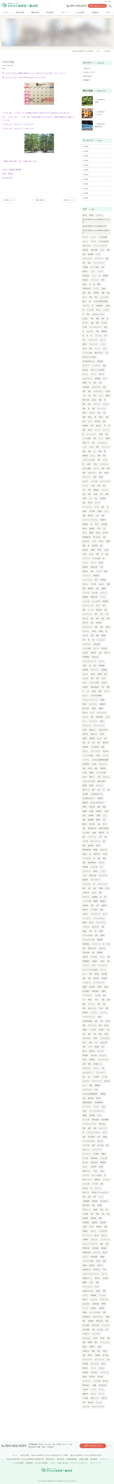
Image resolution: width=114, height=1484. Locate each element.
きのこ (105, 348)
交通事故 (95, 897)
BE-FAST (85, 713)
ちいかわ (99, 1402)
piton (108, 790)
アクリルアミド (95, 914)
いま (104, 528)
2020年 (86, 174)
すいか (97, 507)
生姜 (92, 571)
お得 (98, 777)
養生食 (85, 1377)
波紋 (97, 588)
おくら (85, 1085)
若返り (85, 704)
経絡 (108, 1000)
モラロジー (86, 366)
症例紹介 (86, 80)
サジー (85, 974)
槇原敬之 (103, 901)
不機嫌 (101, 888)
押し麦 (108, 1021)
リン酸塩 (85, 1398)
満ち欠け (105, 533)
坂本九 (102, 734)
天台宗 (105, 854)
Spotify (85, 854)
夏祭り (85, 824)
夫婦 (92, 323)
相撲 (98, 284)
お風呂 (101, 434)
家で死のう (96, 1269)
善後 (84, 845)
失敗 (101, 1209)
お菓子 (89, 464)
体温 (104, 1004)
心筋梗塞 (85, 1218)
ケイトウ (101, 1394)
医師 (107, 1008)
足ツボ (85, 297)
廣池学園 (100, 361)
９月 (104, 413)
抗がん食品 (86, 1205)
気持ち (90, 417)
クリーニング (95, 280)
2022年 (86, 165)
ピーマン (93, 1389)
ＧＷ (105, 336)
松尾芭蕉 (104, 524)
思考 (89, 404)
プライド (93, 1368)
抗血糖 (85, 1265)
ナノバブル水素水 (88, 755)
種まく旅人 (86, 708)
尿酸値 (85, 1030)
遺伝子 (90, 430)
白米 (108, 1030)
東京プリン (86, 1192)
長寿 (89, 1034)
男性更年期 (86, 1248)
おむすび (101, 862)
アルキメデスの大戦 (89, 781)
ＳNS (100, 837)
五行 (104, 820)
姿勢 (107, 258)
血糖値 (93, 550)
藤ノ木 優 (100, 1145)
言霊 (94, 383)
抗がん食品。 (104, 1201)
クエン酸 (97, 995)
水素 (108, 957)
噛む (96, 1342)
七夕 (89, 396)
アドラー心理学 (94, 683)
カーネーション (102, 884)
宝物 (84, 1128)
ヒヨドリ (97, 503)
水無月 (105, 1351)
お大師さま (86, 892)
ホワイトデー (87, 477)
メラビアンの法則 (88, 1261)
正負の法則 (94, 1162)
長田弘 (94, 631)
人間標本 (85, 1239)
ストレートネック (98, 725)
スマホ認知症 (95, 747)
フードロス (91, 1004)
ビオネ (97, 1287)
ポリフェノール (99, 1359)
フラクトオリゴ (87, 1287)
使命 (108, 1338)
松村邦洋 (85, 687)
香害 (89, 494)
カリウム (105, 755)
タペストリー (103, 1128)
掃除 (100, 892)
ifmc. (93, 965)
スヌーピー (96, 404)
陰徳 (103, 747)
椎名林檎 (85, 747)
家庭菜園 (93, 1295)
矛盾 (94, 477)
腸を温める (86, 1385)
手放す (102, 1171)
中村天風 (103, 580)
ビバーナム (86, 760)
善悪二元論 (92, 875)
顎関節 (90, 1342)
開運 (84, 610)
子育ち (85, 554)
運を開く (97, 1278)
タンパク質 (86, 1120)
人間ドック (86, 1150)
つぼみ (101, 1008)
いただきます (103, 1231)
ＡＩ (94, 451)
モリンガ (85, 374)
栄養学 (98, 820)
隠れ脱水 (92, 1265)
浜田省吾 (99, 623)
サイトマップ (95, 1463)
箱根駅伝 (85, 456)
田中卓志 (100, 1377)
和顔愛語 (103, 1094)
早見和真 (103, 768)
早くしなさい (95, 1364)
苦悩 (103, 515)
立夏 (89, 490)
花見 (84, 743)
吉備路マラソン (87, 1278)
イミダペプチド (87, 995)
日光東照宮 (86, 387)
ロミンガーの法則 (94, 1312)
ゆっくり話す (96, 601)
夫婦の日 (85, 550)
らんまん (85, 563)
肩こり (98, 605)
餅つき (99, 310)
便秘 (100, 451)
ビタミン (85, 695)
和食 (84, 1008)
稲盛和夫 (92, 528)
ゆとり (85, 533)
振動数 (85, 987)
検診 (107, 1145)
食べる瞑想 (86, 1325)
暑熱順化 (90, 588)
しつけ (85, 447)
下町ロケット (87, 1209)
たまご (92, 713)
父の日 (85, 772)
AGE (93, 952)
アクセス (93, 241)
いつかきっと (87, 982)
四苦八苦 (85, 623)
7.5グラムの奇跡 (87, 935)
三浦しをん (102, 948)
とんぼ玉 (104, 323)
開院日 (85, 344)
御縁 (84, 545)
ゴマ (88, 691)
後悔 (90, 1085)
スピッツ (93, 563)
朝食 (101, 1184)
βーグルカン (93, 704)
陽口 (104, 605)
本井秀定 (96, 293)
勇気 (107, 494)
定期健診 (104, 670)
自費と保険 (94, 250)
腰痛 (84, 820)
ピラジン (101, 1389)
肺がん (91, 922)
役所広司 (85, 734)
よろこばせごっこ (88, 1072)
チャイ (101, 438)
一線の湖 (85, 1389)
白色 (96, 1089)
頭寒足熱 (95, 1201)
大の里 (85, 730)
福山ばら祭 (103, 1042)
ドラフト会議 (87, 648)
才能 (84, 1342)
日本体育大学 (87, 288)
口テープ (107, 691)
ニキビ (101, 396)
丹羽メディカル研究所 (97, 370)
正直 (107, 1244)
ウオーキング (87, 725)
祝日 (96, 297)
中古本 (90, 768)
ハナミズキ (98, 336)
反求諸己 (93, 1308)
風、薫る (100, 1329)
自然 (93, 408)
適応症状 (85, 250)
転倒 (97, 618)
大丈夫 (91, 554)
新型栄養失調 (87, 850)
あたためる (86, 1304)
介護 (92, 635)
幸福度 (105, 1137)
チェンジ (97, 430)
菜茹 (100, 1034)
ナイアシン (106, 1180)
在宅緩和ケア (87, 1269)
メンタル (103, 871)
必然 (84, 1137)
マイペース (106, 430)
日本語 (102, 961)
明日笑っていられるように (100, 1192)
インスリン (94, 1012)
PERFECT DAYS (103, 730)
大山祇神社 (86, 764)
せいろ (105, 914)
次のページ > (69, 200)
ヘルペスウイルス (102, 1060)
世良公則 (92, 807)
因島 (84, 293)
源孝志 (98, 1291)
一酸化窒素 (86, 1201)
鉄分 (94, 1197)
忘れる (94, 892)
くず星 (93, 486)
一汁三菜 (85, 841)
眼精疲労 (104, 1248)
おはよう (101, 584)
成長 (84, 1355)
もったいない (101, 640)
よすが (108, 717)
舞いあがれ (96, 537)
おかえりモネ (96, 387)
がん (107, 1209)
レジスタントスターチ (93, 1132)
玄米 (84, 1034)
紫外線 (85, 1347)
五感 (92, 425)
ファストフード (97, 1150)
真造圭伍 (85, 957)
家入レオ (85, 584)
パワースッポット (98, 263)
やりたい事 (103, 1158)
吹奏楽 (102, 700)
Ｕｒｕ (85, 721)
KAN (89, 888)
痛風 (96, 627)
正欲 (100, 653)
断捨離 (97, 1047)
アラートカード (95, 751)
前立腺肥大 (86, 1222)
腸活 (93, 1145)
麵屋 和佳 (86, 400)
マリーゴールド (87, 507)
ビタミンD (100, 1051)
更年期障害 (86, 657)
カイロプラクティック (89, 661)
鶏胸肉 (104, 991)
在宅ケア (107, 653)
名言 (96, 580)
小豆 (107, 614)
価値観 (85, 1115)
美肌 (90, 974)
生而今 (85, 1111)
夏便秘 (85, 785)
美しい (85, 1042)
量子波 (90, 503)
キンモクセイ (87, 644)
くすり (94, 541)
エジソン (101, 661)
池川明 (106, 473)
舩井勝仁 (105, 276)
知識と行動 (95, 1325)
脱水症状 (99, 610)
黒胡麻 (95, 850)
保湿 (104, 995)
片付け (95, 1171)
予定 (84, 340)
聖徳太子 (85, 1368)
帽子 (103, 280)
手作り (95, 464)
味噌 (100, 400)
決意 (90, 931)
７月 (84, 396)
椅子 (84, 263)
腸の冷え (105, 1381)
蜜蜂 (90, 348)
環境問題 (101, 665)
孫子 (103, 1047)
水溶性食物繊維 (87, 1021)
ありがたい (103, 1055)
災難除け (85, 1231)
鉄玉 (89, 1197)
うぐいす (90, 610)
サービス (85, 237)
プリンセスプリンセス (89, 1124)
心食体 (94, 833)
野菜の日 (101, 833)
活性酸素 (97, 378)
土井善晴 (96, 1077)
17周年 (95, 1038)
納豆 (96, 614)
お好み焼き (94, 1372)
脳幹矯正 (95, 1222)
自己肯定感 (91, 1137)
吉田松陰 (101, 1308)
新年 (105, 674)
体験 (97, 323)
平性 (104, 1312)
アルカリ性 (86, 1407)
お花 (93, 743)
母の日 (85, 348)
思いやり (85, 323)
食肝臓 (98, 1098)
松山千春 (95, 593)
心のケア (85, 481)
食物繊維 (85, 597)
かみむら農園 (87, 468)
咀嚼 (104, 807)
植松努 (95, 1209)
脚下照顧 (85, 1364)
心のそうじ (86, 897)
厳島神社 (104, 331)
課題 (84, 408)
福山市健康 (105, 1120)
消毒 (108, 250)
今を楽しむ (86, 1334)
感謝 (84, 417)
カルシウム (94, 1299)
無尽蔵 (85, 1312)
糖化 (96, 768)
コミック (97, 348)
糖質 (104, 1261)
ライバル (96, 1068)
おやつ (99, 1115)
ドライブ (103, 970)
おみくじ (93, 1231)
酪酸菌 (85, 1282)
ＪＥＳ (93, 271)
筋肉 (101, 627)
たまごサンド (93, 721)
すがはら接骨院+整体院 (100, 301)
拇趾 (103, 1000)
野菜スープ (86, 443)
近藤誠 (99, 511)
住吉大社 (105, 751)
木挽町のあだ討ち (88, 1291)
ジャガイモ (102, 1295)
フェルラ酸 (96, 1381)
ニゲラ (90, 1047)
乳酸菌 (95, 901)
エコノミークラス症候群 (90, 970)
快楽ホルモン (87, 1171)
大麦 (101, 1021)
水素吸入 (92, 1347)
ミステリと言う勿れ (89, 460)
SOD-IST (101, 374)
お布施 (106, 811)
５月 (84, 490)
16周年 (98, 755)
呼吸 (84, 404)
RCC (101, 545)
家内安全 (85, 910)
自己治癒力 (86, 991)
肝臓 (84, 1004)
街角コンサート (87, 1180)
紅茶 (94, 438)
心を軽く (101, 1368)
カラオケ (85, 674)
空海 (92, 717)
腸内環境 (102, 704)
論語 (84, 978)
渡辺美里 (104, 978)
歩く (101, 867)
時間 (98, 456)
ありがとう (106, 777)
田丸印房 (97, 421)
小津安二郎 (96, 854)
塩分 (108, 944)
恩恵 (97, 1282)
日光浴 (95, 1338)
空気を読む (102, 1124)
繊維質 (91, 533)
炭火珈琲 (85, 794)
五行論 (106, 550)
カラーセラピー (87, 1089)
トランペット (96, 944)
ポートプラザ (103, 875)
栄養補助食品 (92, 862)
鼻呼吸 (104, 1304)
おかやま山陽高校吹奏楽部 (100, 760)
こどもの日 (92, 1030)
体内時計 (85, 1012)
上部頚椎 (103, 1222)
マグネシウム (104, 1299)
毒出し (102, 721)
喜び (92, 623)
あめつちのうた (87, 627)
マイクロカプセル (98, 918)
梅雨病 (104, 588)
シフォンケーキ (105, 481)
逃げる (85, 1051)
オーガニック (104, 464)
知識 (104, 387)
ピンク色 (85, 1158)
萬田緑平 (85, 1394)
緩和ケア (100, 1265)
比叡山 (98, 845)
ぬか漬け (105, 1278)
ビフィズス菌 (87, 901)
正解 (84, 1064)
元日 (97, 678)
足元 (108, 1359)
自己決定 (104, 648)
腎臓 (100, 1218)
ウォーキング (87, 871)
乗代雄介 (105, 743)
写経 (84, 1402)
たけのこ (85, 751)
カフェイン (103, 593)
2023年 (86, 160)
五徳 (89, 978)
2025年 (86, 151)
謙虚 (93, 1351)
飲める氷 (107, 1081)
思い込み (85, 1162)
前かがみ (100, 1141)
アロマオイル (99, 258)
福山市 (85, 215)
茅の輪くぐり (97, 1064)
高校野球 (105, 601)
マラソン (104, 1274)
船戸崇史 (85, 370)
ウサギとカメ (87, 1068)
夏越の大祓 (94, 597)
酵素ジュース (95, 1398)
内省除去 (103, 520)
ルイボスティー (87, 378)
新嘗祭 (108, 438)
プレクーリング (97, 1081)
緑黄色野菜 (99, 717)
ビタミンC (98, 1188)
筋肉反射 (96, 575)
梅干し (85, 301)
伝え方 (107, 888)
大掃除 (85, 1227)
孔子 (105, 738)
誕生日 (85, 284)
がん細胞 (85, 1214)
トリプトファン (105, 1239)
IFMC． (97, 1000)
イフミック (86, 965)
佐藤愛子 (100, 798)
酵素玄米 (97, 1180)
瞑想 (84, 473)
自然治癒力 (95, 991)
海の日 (94, 400)
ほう (107, 353)
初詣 (105, 1227)
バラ (96, 1042)
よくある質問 (103, 237)
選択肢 (97, 974)
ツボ (84, 1000)
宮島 (97, 331)
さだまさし (90, 331)
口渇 (105, 610)
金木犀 (101, 1167)
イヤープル (86, 593)
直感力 (85, 511)
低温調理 (100, 952)
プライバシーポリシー (100, 246)
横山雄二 (90, 515)
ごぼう (91, 1282)
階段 (98, 807)
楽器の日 (92, 1051)
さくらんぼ (86, 601)
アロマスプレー (87, 258)
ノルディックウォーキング (91, 1274)
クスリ (106, 511)
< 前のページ (9, 200)
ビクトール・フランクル (90, 520)
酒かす (97, 1235)
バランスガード (102, 965)
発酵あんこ (92, 730)
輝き (84, 888)
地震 (93, 790)
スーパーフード (87, 1235)
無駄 (97, 1214)
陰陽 (98, 413)
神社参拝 (85, 670)
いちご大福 (94, 481)
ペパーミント (106, 447)
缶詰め (85, 665)
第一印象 (105, 1355)
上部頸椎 (85, 267)
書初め (85, 931)
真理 (89, 1064)
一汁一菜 (104, 1077)
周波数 (99, 987)
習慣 (84, 515)
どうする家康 (96, 558)
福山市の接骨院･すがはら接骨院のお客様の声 (96, 231)
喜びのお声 (87, 76)
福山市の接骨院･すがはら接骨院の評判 (94, 226)
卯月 (98, 743)
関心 (98, 1351)
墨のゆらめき (92, 948)
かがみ (91, 447)
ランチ (101, 1197)
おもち (85, 683)
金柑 (84, 451)
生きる (97, 524)
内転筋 (108, 627)
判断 (97, 554)
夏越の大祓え (102, 781)
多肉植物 (85, 905)
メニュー (93, 237)
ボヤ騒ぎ (96, 1154)
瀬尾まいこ (94, 734)
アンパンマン (96, 1334)
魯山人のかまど (98, 1317)
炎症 (90, 1042)
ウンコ (102, 957)
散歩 (89, 293)
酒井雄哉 (90, 845)
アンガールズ (87, 1381)
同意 (103, 507)
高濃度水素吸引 (87, 1102)
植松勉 (99, 1205)
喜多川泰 (92, 1377)
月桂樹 (108, 306)
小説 (97, 515)
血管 (92, 678)
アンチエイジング (88, 605)
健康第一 (104, 905)
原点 (96, 498)
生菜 (94, 1034)
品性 (96, 935)
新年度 (101, 563)
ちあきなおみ (87, 1038)
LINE (103, 687)
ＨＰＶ (90, 421)
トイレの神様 (87, 438)
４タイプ (105, 404)
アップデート (106, 1325)
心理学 (85, 498)
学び (104, 486)
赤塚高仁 (85, 280)
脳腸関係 (97, 1085)
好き (108, 1214)
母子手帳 (92, 511)
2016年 (85, 193)
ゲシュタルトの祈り (89, 1141)
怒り (89, 1077)
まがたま (92, 413)
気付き (85, 1060)
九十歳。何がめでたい (97, 803)
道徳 (104, 366)
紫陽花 (91, 772)
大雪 (97, 905)
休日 (98, 1137)
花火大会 (92, 824)
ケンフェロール (87, 1359)
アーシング (86, 558)
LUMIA (99, 1347)
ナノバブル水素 (101, 772)
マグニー (93, 374)
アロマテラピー (98, 391)
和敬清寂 (92, 1115)
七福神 (101, 931)
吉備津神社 (99, 306)
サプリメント (95, 670)
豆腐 (84, 1047)
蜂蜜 (103, 293)
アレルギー (86, 631)
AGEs (98, 790)
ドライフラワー (101, 922)
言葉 (104, 537)
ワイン (94, 276)
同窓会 (85, 738)
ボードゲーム (101, 408)
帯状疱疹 (92, 1060)
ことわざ (85, 678)
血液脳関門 (86, 961)
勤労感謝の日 (87, 537)
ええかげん (86, 1081)
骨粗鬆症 (85, 425)
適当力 (85, 528)
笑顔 (103, 468)
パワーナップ (87, 575)
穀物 (98, 858)
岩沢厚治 (93, 1167)
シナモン (99, 571)
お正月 (104, 678)
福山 (108, 293)
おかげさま (86, 541)
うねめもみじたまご (98, 314)
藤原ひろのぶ (99, 353)
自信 (93, 1205)
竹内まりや (103, 850)
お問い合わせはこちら (97, 6)
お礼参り (85, 914)
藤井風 (104, 635)
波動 (104, 421)
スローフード (87, 1154)
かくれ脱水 (94, 910)
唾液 (100, 691)
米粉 (104, 456)
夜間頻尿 (93, 1218)
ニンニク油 (90, 310)
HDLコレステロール (98, 1407)
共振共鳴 (92, 987)
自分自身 (104, 974)
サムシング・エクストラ (90, 1244)
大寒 (92, 905)
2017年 (85, 188)
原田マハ (85, 1299)
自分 (107, 554)
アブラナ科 (86, 1145)
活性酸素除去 (99, 1102)
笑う (105, 897)
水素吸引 (95, 961)
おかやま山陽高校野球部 (90, 1094)
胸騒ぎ (104, 1154)
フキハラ (85, 1295)
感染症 (94, 691)
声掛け (101, 417)
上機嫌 (94, 1385)
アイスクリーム (87, 614)
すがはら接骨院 (103, 241)
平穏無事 (85, 867)
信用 (84, 768)
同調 (104, 1291)
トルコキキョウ (102, 443)
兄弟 (100, 473)
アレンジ (85, 486)
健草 (89, 1128)
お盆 (98, 824)
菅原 (103, 318)
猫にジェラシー (95, 841)
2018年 (85, 184)
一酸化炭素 (95, 1304)
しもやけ (106, 310)
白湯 (84, 1197)
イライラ (103, 597)
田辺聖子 (85, 880)
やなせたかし (87, 1338)
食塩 (84, 948)
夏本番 (91, 785)
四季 (84, 862)
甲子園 (85, 327)
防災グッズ (86, 790)
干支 (100, 383)
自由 (92, 318)
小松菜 (95, 494)
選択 (84, 391)
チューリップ (93, 344)
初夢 (103, 927)
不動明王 (99, 811)
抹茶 (96, 1021)
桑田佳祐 (85, 567)
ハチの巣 (93, 584)
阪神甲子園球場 (103, 828)
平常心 (104, 1107)
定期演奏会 (86, 944)
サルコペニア (92, 1025)
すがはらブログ (89, 72)
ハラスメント (92, 837)
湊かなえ (104, 1235)
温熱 (108, 687)
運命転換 (85, 1055)
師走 (93, 443)
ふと (90, 498)
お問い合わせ (87, 246)
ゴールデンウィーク (89, 1017)
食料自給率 (94, 1158)
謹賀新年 (99, 1227)
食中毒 (102, 1338)
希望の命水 (86, 276)
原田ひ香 (96, 978)
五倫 (93, 1329)
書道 (108, 584)
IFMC (108, 961)
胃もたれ (85, 618)
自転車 (108, 1317)
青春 (84, 588)
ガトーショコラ (87, 580)
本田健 (101, 477)
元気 (92, 618)
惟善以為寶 (95, 1120)
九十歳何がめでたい (97, 794)
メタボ (85, 875)
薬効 (101, 910)
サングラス (86, 1175)
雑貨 (89, 263)
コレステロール (101, 713)
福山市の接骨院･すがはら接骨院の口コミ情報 (96, 220)
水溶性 (100, 1017)
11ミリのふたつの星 (88, 940)
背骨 (103, 267)
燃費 (97, 318)
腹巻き (90, 1000)
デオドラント (103, 764)
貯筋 (100, 1025)
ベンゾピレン (87, 918)
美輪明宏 (103, 1162)
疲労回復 (85, 1372)
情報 (98, 486)
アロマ (98, 254)
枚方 (107, 434)
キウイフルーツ (95, 880)
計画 (84, 640)
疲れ (84, 1321)
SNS (105, 837)
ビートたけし (87, 1107)
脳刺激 (85, 811)
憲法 (107, 1321)
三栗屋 (98, 815)
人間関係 (97, 1355)
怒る (84, 1077)
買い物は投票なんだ (89, 361)
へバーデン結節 (87, 353)
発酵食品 (96, 490)
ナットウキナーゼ (98, 982)
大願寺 (91, 811)
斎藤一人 (92, 777)
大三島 (94, 764)
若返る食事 (86, 952)
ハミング (85, 1308)
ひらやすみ (94, 957)
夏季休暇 (90, 1098)
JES (83, 310)
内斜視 (102, 935)
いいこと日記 (104, 297)
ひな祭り (85, 318)
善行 (84, 837)
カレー (105, 378)
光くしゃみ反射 (97, 1175)
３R (93, 640)
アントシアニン (105, 1342)
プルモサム (86, 927)
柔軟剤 (85, 922)
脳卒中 (94, 708)
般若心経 (90, 1402)
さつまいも (94, 1239)
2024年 (86, 156)
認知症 (95, 871)
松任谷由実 (96, 644)
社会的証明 (94, 1257)
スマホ (105, 460)
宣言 (98, 528)
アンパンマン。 (101, 1072)
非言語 (98, 1261)
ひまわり (93, 1394)
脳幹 (84, 503)
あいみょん (99, 785)
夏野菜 (108, 396)
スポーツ (96, 648)
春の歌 (106, 1025)
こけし (105, 815)
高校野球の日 (92, 828)
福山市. (93, 674)
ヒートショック (91, 434)
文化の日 (85, 1188)
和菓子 (90, 1355)
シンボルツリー (92, 340)
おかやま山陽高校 (96, 695)
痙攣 (97, 447)
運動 (97, 635)
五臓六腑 (92, 738)
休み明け (101, 1030)
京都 (107, 417)
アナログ (96, 1107)
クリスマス (86, 306)
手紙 (99, 460)
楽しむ (93, 456)
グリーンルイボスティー (96, 1111)
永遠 (94, 888)
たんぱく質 (94, 867)
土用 (101, 567)
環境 (84, 494)
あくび (99, 738)
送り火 (105, 824)
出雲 (84, 421)
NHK (107, 1329)
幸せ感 (108, 391)
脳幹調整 (90, 254)
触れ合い (99, 425)
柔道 (84, 1025)
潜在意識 (95, 545)
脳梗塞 (101, 708)
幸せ (101, 494)
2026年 (86, 146)
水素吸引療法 (87, 1252)
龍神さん (85, 271)
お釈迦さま (86, 1351)
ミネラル (100, 271)
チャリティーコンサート (90, 700)
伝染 (92, 1214)
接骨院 (91, 215)
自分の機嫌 (86, 1329)
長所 (84, 828)
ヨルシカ (85, 717)
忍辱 (84, 815)
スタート (85, 1257)
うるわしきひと (104, 1038)
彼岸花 (101, 631)
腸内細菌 (90, 820)
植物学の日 (94, 567)
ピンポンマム (87, 884)
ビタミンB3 (86, 1184)
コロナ (102, 250)
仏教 (84, 1098)
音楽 (88, 314)
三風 (103, 1068)
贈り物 (105, 1252)
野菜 (98, 1004)
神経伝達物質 (95, 687)
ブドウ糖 (95, 1184)
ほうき (105, 1132)
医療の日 (93, 653)
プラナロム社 (87, 858)
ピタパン (96, 468)
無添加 (85, 383)
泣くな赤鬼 (86, 833)
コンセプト (99, 215)
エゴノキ (103, 340)
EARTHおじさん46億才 (89, 357)
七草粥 (108, 541)
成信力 (106, 987)
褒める (99, 550)
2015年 (85, 198)
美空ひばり (95, 657)
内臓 (105, 571)
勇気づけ (104, 1398)
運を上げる (95, 927)
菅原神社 (103, 498)
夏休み (85, 413)
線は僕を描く (103, 1385)
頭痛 (84, 254)
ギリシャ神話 (95, 267)
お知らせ (86, 68)
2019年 (85, 179)
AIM (104, 841)
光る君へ (104, 683)
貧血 (108, 618)
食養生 (85, 807)
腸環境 (100, 674)
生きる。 (85, 1167)
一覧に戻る (39, 200)
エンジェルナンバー (95, 327)
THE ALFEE (94, 1055)
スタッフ (85, 241)
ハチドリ (103, 344)
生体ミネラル (92, 1008)
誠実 (101, 1244)
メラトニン (105, 490)
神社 (90, 297)
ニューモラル (96, 366)
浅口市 (85, 777)
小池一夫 (85, 635)
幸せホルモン (92, 473)
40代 (104, 1269)
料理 (94, 1128)
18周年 (106, 1034)
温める (98, 533)
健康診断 (100, 940)
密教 (84, 430)
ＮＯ (101, 614)
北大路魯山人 (87, 1317)
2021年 (85, 170)
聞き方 (104, 1364)
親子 (94, 665)
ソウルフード (104, 1372)
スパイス (96, 288)
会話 (103, 1214)
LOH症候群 (95, 1248)
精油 (89, 391)
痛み (105, 327)
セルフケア (96, 1252)
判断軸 (102, 1257)
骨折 (103, 618)
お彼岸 (104, 288)
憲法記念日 (99, 1321)
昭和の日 (85, 571)
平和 (94, 396)
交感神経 (90, 1321)
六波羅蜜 (90, 815)
